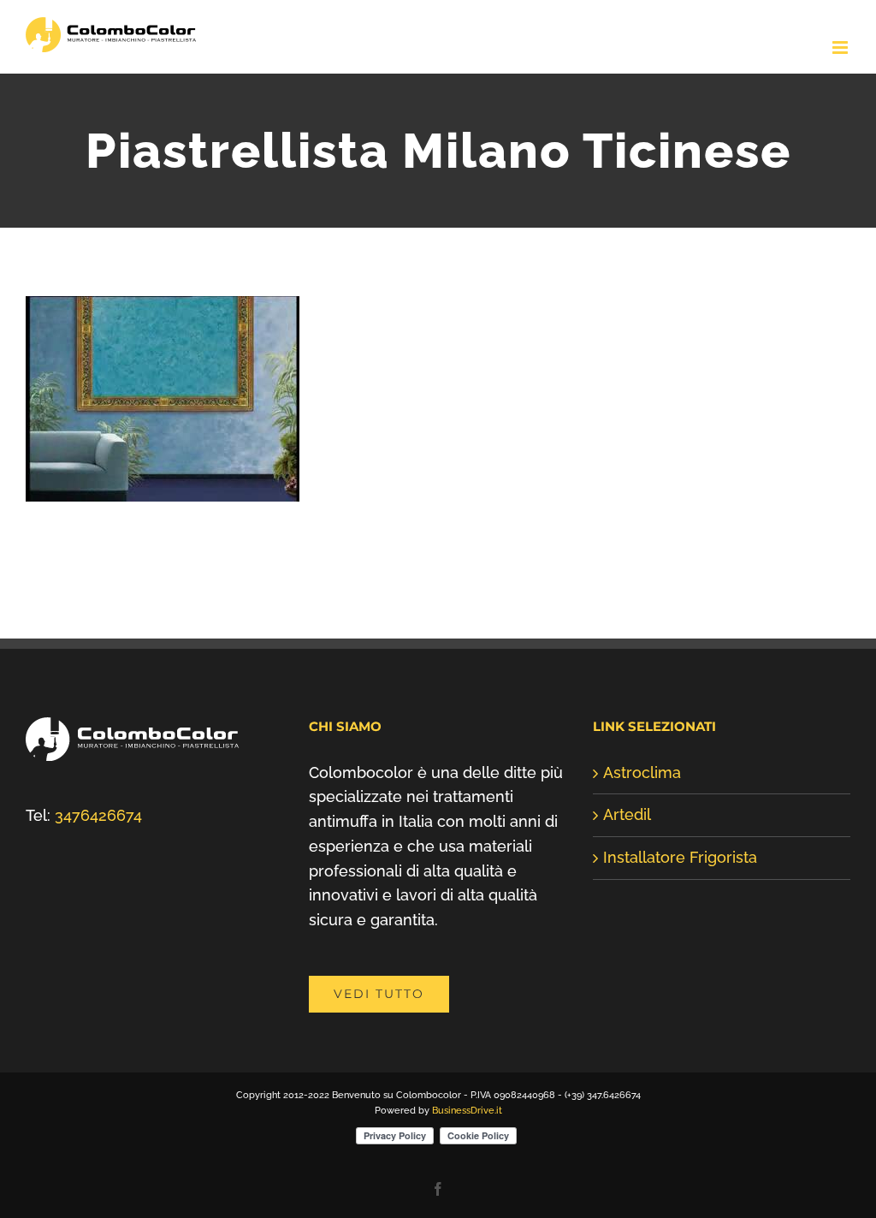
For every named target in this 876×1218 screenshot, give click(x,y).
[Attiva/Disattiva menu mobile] (841, 47)
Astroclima (642, 772)
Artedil (627, 814)
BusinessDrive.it (467, 1110)
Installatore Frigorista (680, 857)
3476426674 (98, 815)
